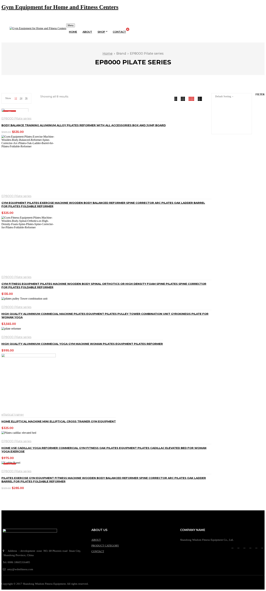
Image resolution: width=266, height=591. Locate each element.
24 (21, 98)
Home (108, 54)
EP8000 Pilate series (16, 118)
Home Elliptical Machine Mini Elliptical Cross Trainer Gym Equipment (58, 421)
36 (26, 98)
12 (15, 98)
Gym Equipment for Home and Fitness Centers (59, 7)
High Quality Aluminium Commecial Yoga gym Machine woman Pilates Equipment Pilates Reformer (82, 343)
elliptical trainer (12, 414)
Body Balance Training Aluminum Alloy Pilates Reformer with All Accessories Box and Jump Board (83, 125)
